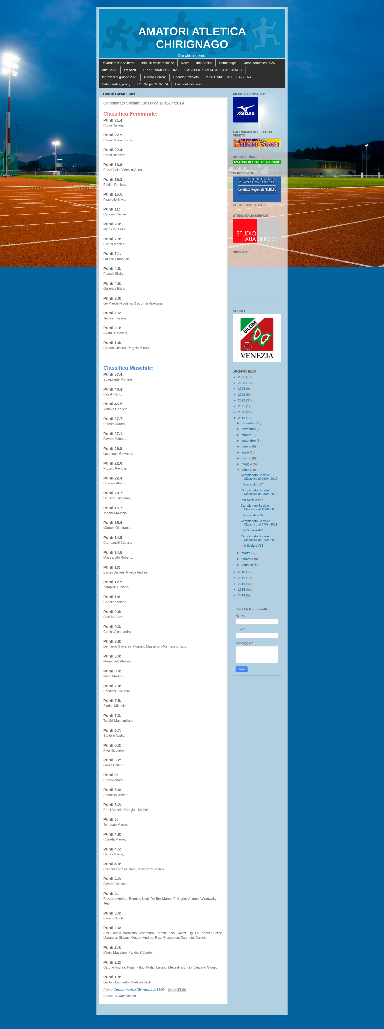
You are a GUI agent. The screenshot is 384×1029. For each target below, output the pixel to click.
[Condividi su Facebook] (179, 990)
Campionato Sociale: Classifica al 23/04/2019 (259, 492)
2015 (242, 589)
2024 (242, 388)
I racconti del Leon (188, 84)
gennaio (248, 564)
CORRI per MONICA (152, 84)
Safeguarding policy (116, 84)
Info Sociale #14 (252, 530)
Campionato (127, 995)
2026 (242, 377)
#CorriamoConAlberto (118, 63)
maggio (247, 464)
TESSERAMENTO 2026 (160, 70)
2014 (242, 595)
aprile (246, 469)
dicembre (249, 423)
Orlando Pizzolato (186, 77)
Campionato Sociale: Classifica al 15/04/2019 (259, 507)
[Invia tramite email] (170, 990)
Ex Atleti (130, 70)
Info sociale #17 (252, 484)
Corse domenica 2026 (259, 63)
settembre (249, 440)
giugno (247, 458)
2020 (242, 412)
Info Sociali (204, 63)
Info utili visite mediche (157, 63)
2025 (242, 383)
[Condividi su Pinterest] (183, 990)
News (185, 63)
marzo (246, 553)
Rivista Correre (155, 77)
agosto (247, 446)
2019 (242, 418)
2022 (242, 400)
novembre (249, 429)
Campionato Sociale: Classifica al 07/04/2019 (259, 522)
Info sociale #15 (252, 515)
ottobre (247, 435)
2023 (242, 394)
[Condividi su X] (175, 990)
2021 (242, 406)
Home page (227, 63)
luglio (246, 452)
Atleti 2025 (109, 70)
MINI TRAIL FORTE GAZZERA (229, 77)
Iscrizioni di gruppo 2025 (119, 77)
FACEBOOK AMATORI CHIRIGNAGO (213, 70)
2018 (242, 572)
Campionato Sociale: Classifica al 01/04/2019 (259, 538)
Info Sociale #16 (252, 499)
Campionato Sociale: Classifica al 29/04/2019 (259, 476)
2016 (242, 584)
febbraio (248, 559)
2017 (242, 578)
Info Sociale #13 (252, 545)
